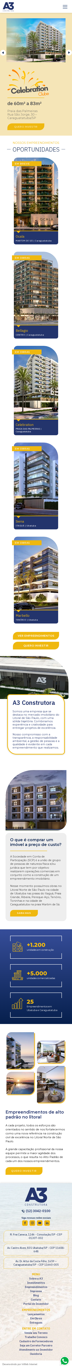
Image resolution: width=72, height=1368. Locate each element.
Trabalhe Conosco (36, 1337)
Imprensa (36, 1291)
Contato (36, 1299)
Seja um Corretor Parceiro (36, 1345)
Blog (36, 1295)
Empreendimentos (36, 1287)
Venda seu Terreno (36, 1333)
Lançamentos (36, 1314)
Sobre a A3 (36, 1278)
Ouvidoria (36, 1354)
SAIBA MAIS (24, 913)
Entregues (36, 1322)
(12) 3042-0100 (37, 1211)
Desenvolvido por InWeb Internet (19, 1364)
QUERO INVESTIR (26, 126)
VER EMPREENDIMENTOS (36, 635)
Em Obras (36, 1318)
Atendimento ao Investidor (36, 1349)
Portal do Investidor (36, 1303)
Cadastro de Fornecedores (36, 1341)
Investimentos (36, 1282)
